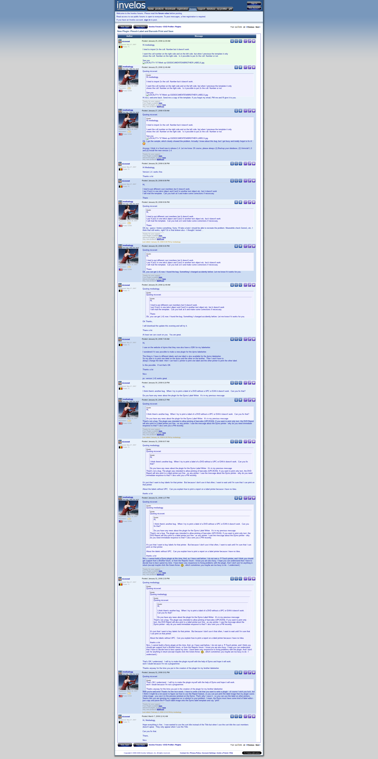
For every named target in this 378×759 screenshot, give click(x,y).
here (160, 103)
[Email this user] (236, 42)
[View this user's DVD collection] (240, 42)
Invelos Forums (155, 27)
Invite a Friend (222, 753)
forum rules (163, 13)
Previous (250, 27)
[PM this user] (232, 42)
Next (257, 27)
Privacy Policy (195, 753)
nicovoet (126, 41)
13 (244, 27)
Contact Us (184, 753)
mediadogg (128, 67)
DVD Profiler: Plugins (172, 27)
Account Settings (209, 753)
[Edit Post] (245, 42)
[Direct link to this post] (249, 42)
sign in (147, 20)
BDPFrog (160, 106)
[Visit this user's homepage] (240, 68)
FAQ (231, 753)
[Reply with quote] (254, 42)
